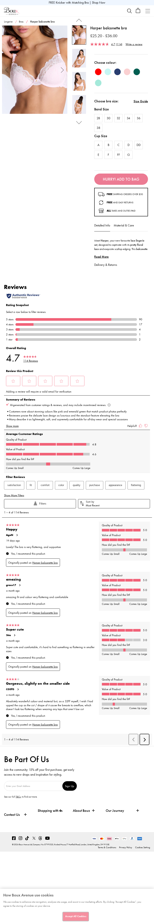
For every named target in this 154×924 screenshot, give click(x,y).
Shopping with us (50, 810)
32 (118, 118)
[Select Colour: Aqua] (98, 83)
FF (118, 155)
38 (98, 128)
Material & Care (124, 225)
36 (138, 118)
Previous (7, 70)
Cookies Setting (142, 847)
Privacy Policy (125, 847)
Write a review (134, 44)
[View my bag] (138, 12)
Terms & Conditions (107, 847)
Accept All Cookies (75, 916)
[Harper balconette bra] (34, 70)
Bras (21, 21)
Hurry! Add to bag (121, 179)
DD (139, 145)
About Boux (81, 811)
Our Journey (115, 811)
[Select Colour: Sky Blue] (108, 72)
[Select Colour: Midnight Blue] (117, 72)
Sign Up (69, 786)
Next (62, 70)
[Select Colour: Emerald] (137, 72)
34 (128, 118)
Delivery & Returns (105, 265)
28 (98, 118)
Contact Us (12, 814)
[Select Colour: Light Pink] (127, 72)
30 (108, 118)
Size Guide (141, 101)
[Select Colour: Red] (98, 72)
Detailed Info (102, 225)
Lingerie (8, 21)
